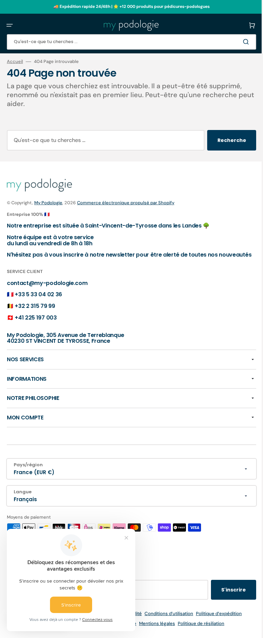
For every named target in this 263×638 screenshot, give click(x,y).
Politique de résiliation (198, 630)
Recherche (226, 140)
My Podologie (48, 203)
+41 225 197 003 (36, 323)
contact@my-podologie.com (47, 289)
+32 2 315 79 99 (35, 312)
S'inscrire (228, 596)
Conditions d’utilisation (166, 620)
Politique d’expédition (216, 620)
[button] (9, 25)
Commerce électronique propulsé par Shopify (125, 203)
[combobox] (129, 42)
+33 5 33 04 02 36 (38, 300)
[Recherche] (242, 41)
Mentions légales (155, 630)
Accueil (15, 61)
